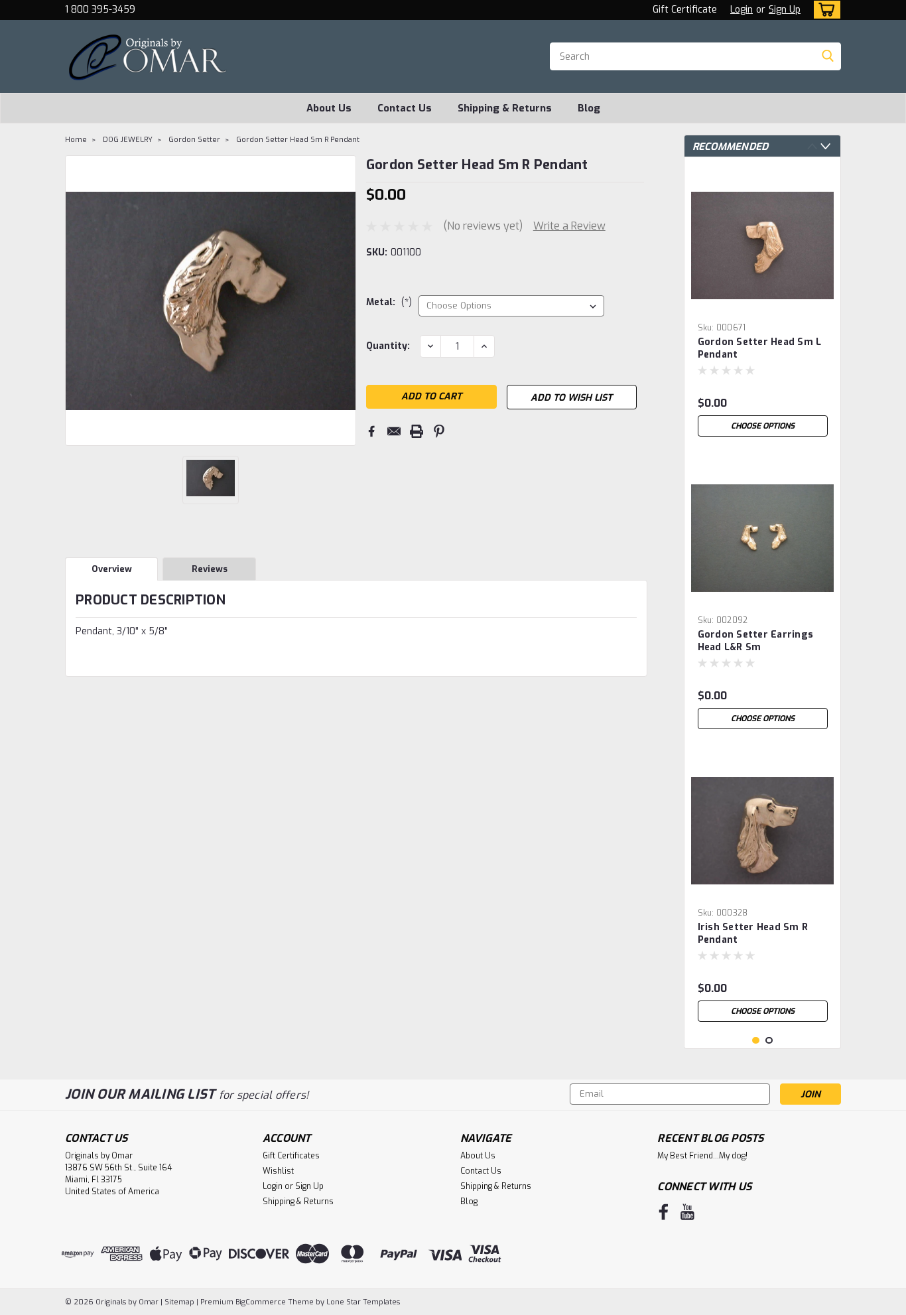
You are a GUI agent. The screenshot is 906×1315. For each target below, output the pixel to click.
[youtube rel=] (687, 1212)
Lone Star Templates (363, 1302)
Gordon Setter (194, 140)
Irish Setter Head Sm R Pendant (753, 933)
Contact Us (404, 108)
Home (76, 140)
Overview (112, 569)
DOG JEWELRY (128, 140)
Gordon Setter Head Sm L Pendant (760, 348)
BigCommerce (260, 1302)
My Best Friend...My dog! (702, 1155)
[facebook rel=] (663, 1212)
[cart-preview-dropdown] (824, 10)
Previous (812, 146)
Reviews (209, 569)
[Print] (416, 431)
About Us (329, 108)
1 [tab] (755, 1040)
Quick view (763, 307)
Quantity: (388, 346)
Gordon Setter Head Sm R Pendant (297, 140)
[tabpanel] (762, 305)
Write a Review (569, 226)
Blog (589, 108)
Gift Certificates (291, 1155)
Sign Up (785, 9)
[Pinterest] (439, 431)
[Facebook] (371, 431)
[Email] (394, 431)
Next (825, 146)
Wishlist (278, 1171)
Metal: (389, 302)
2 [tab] (769, 1040)
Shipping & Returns (505, 108)
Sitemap (179, 1302)
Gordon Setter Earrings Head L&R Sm (756, 641)
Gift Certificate (685, 9)
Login (741, 9)
